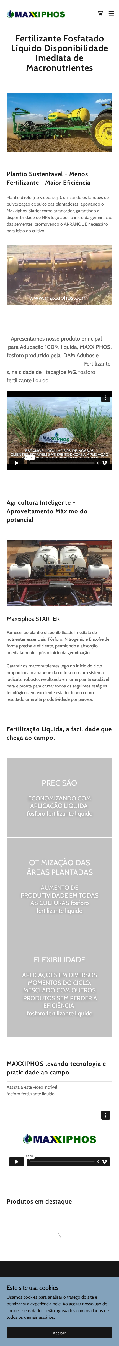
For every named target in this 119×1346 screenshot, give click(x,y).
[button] (111, 13)
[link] (35, 13)
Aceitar (59, 1332)
